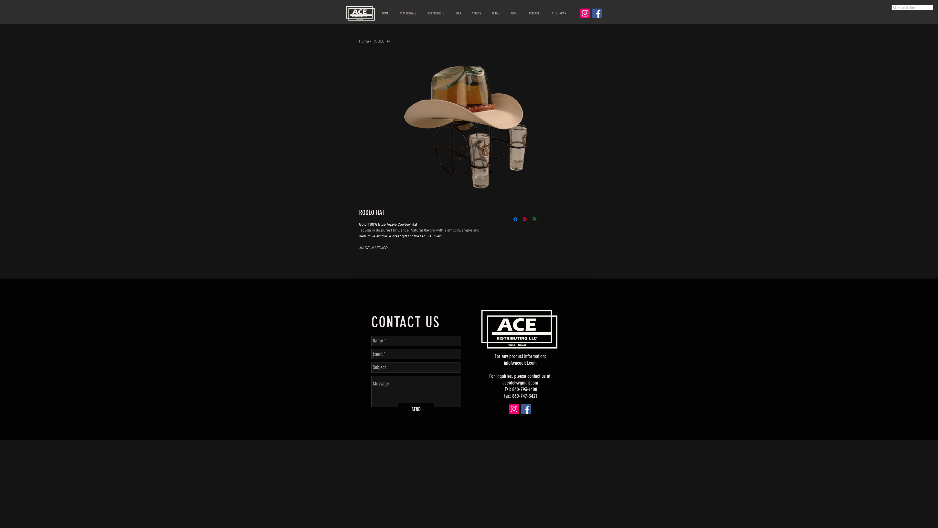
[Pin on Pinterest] (525, 219)
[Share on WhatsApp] (534, 219)
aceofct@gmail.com (520, 382)
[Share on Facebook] (515, 219)
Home (364, 41)
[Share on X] (543, 219)
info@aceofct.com (520, 363)
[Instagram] (585, 13)
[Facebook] (597, 13)
